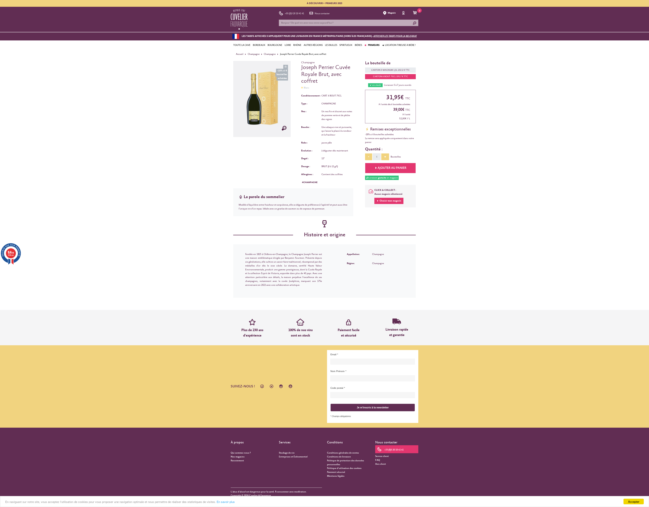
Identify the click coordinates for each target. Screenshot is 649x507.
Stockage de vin (287, 453)
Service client (382, 456)
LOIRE (288, 45)
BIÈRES (358, 45)
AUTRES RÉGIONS (313, 45)
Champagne (254, 54)
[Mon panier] (415, 13)
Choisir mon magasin (390, 200)
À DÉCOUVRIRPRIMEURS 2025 (324, 3)
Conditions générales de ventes (343, 453)
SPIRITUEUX (345, 45)
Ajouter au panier (392, 168)
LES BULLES (331, 45)
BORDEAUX (259, 45)
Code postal (336, 388)
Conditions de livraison (339, 456)
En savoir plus (226, 502)
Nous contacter (322, 13)
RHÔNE (297, 45)
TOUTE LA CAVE (241, 45)
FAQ (377, 460)
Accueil (239, 54)
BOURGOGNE (275, 45)
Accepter (633, 501)
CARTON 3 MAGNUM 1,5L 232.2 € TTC (390, 70)
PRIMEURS (373, 45)
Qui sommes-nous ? (241, 453)
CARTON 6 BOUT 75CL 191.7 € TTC (390, 76)
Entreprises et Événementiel (293, 456)
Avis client (380, 464)
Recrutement (237, 460)
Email (333, 354)
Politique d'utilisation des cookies (344, 468)
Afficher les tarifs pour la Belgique (395, 36)
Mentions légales (335, 476)
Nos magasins (238, 456)
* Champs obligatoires (340, 416)
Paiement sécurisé (336, 472)
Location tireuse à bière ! (400, 45)
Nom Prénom (337, 371)
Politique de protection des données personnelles (345, 462)
